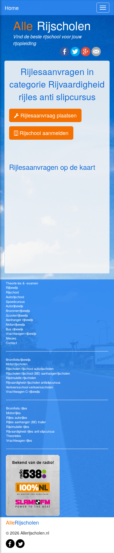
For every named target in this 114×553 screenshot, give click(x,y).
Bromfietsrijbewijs (18, 359)
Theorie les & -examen (22, 283)
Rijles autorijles (16, 417)
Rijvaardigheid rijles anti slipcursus (30, 431)
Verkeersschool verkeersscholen (29, 387)
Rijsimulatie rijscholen (21, 377)
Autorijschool (15, 296)
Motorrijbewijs (15, 324)
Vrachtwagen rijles (19, 440)
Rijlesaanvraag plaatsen (48, 115)
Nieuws (11, 338)
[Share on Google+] (85, 51)
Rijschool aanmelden (43, 132)
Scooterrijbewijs (17, 315)
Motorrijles (13, 412)
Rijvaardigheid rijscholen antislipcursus (33, 382)
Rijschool (12, 292)
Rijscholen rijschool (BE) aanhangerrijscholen (38, 373)
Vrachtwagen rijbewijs (21, 333)
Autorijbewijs (14, 305)
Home (12, 7)
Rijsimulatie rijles (17, 426)
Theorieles (13, 435)
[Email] (96, 51)
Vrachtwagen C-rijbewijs (23, 391)
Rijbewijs (12, 287)
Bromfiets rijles (16, 408)
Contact (11, 342)
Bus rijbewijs (14, 329)
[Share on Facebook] (64, 51)
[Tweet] (75, 51)
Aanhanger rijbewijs (19, 319)
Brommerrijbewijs (18, 310)
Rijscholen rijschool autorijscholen (29, 368)
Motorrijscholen (16, 363)
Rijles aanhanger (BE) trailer (26, 421)
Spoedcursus (15, 301)
